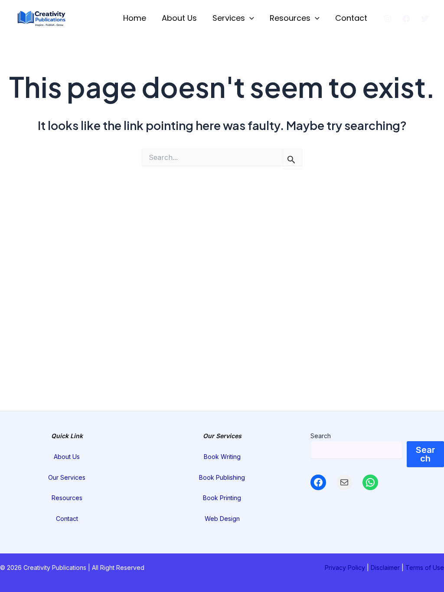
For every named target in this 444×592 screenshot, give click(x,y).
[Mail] (344, 482)
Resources (290, 18)
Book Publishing (222, 477)
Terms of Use (424, 567)
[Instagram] (388, 19)
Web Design (222, 518)
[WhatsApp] (370, 482)
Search (320, 435)
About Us (179, 18)
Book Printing (222, 497)
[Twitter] (425, 19)
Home (134, 18)
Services (228, 18)
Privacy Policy (345, 567)
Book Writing (222, 456)
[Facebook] (406, 19)
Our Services (66, 477)
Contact (351, 18)
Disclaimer (385, 567)
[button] (249, 18)
